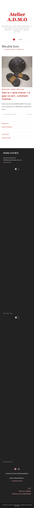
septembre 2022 (6, 138)
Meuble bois (20, 49)
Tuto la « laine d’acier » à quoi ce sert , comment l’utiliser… (16, 95)
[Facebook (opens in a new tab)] (16, 3)
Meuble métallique (17, 89)
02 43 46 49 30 (7, 162)
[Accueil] (2, 49)
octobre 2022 (5, 134)
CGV (29, 488)
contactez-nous (17, 481)
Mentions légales (25, 491)
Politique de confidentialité (21, 494)
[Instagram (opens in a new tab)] (18, 3)
